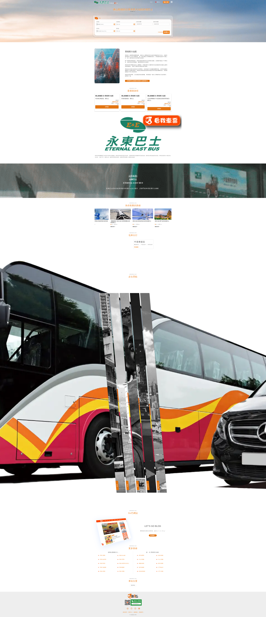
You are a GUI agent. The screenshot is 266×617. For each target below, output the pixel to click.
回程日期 (155, 21)
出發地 (97, 21)
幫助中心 (130, 612)
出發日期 (138, 21)
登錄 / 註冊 (166, 2)
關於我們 (125, 612)
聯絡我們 (141, 612)
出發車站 (118, 21)
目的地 (97, 28)
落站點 (117, 28)
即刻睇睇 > (136, 247)
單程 (100, 18)
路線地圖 (161, 32)
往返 (96, 18)
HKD (151, 2)
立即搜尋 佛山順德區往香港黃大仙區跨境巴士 (137, 80)
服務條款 (136, 612)
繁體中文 (158, 2)
